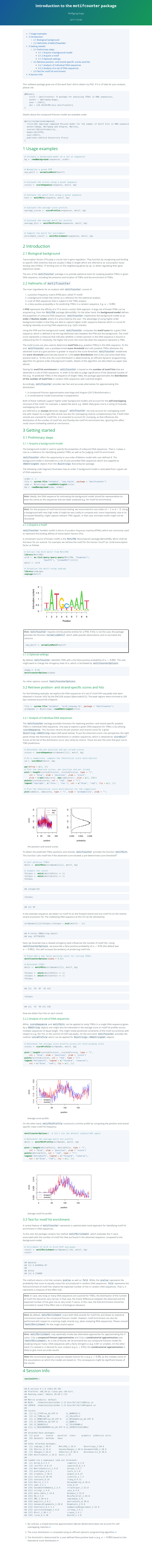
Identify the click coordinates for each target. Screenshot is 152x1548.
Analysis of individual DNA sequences (59, 65)
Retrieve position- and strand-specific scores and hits (61, 61)
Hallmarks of (49, 43)
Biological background (46, 39)
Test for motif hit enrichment (49, 71)
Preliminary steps (43, 49)
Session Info (36, 74)
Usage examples (38, 33)
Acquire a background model (55, 52)
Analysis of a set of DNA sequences (58, 68)
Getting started (37, 46)
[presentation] (54, 304)
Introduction (36, 36)
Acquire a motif (48, 55)
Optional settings (49, 58)
